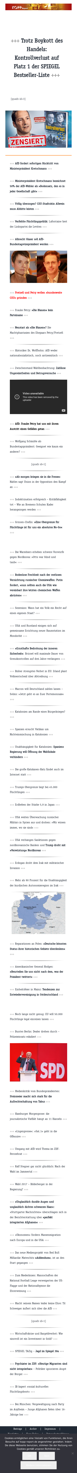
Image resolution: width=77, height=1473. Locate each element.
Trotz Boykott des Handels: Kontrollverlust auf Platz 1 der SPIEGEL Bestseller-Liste (38, 57)
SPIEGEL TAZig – (39, 1351)
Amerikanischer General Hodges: (36, 972)
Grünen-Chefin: (36, 527)
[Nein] (72, 1453)
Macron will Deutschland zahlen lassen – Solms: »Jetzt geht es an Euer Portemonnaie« (37, 694)
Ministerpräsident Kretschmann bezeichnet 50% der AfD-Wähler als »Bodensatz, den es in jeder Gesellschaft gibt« (38, 186)
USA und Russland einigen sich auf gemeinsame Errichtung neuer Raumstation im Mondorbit (37, 631)
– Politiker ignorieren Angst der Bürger (38, 1369)
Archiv (33, 1428)
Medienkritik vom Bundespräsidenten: (35, 1096)
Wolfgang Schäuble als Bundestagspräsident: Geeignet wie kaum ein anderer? (36, 446)
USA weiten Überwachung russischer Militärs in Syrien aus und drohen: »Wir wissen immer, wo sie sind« (38, 822)
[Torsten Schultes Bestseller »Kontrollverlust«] (38, 112)
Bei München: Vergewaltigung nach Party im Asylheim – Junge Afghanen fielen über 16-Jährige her (38, 1409)
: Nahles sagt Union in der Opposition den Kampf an (38, 482)
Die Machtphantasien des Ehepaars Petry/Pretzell (36, 333)
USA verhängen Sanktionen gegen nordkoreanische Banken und (38, 845)
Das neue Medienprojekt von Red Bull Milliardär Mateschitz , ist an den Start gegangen (37, 1258)
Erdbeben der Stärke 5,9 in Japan (37, 804)
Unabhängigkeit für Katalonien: (37, 752)
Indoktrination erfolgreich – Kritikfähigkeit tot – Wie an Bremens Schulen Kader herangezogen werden (38, 504)
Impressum (50, 1428)
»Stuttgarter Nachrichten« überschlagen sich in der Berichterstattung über (38, 1212)
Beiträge (17, 1428)
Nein (46, 1455)
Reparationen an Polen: (38, 949)
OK (29, 1455)
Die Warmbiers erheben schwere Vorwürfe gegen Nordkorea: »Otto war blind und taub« (37, 557)
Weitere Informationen (38, 1465)
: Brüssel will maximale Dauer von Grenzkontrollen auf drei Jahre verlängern (37, 653)
